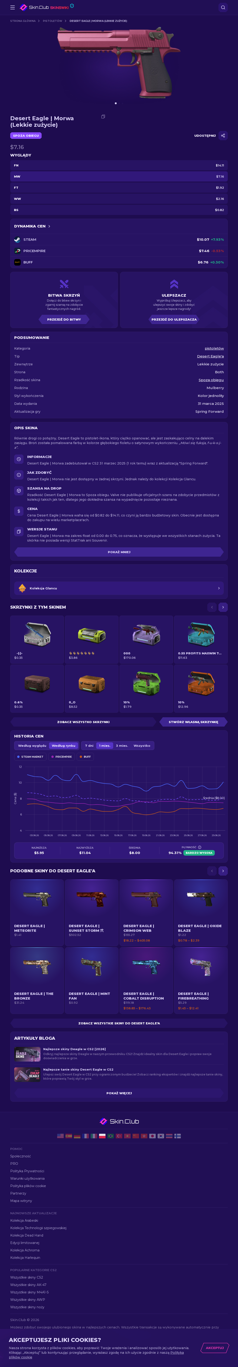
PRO (14, 1164)
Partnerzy (18, 1193)
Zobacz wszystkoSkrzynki (83, 722)
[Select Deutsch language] (77, 1136)
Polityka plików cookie (28, 1186)
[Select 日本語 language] (152, 1136)
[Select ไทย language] (169, 1136)
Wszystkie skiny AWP (27, 1300)
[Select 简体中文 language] (136, 1136)
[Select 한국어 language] (161, 1136)
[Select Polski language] (102, 1136)
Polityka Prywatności (27, 1171)
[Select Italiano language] (94, 1136)
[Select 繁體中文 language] (144, 1136)
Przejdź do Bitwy (64, 319)
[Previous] (212, 607)
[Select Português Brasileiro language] (110, 1136)
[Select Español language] (69, 1136)
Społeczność (20, 1156)
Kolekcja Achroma (25, 1250)
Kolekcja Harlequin (25, 1258)
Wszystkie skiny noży (27, 1307)
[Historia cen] (49, 226)
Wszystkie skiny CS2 (26, 1277)
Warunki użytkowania (27, 1178)
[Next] (223, 607)
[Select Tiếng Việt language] (127, 1136)
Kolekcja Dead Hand (26, 1235)
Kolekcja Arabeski (24, 1220)
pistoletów (52, 21)
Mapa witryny (21, 1201)
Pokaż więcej (119, 1093)
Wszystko (142, 745)
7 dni (89, 745)
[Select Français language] (85, 1136)
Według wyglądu (32, 745)
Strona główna (23, 21)
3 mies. (122, 745)
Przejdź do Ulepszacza (174, 319)
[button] (37, 913)
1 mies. (104, 745)
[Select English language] (60, 1136)
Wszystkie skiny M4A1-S (29, 1292)
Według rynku (63, 745)
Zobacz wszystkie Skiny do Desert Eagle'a (119, 1023)
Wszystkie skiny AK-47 (28, 1285)
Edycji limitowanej (24, 1243)
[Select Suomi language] (177, 1136)
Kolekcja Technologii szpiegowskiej (38, 1228)
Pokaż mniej (119, 552)
